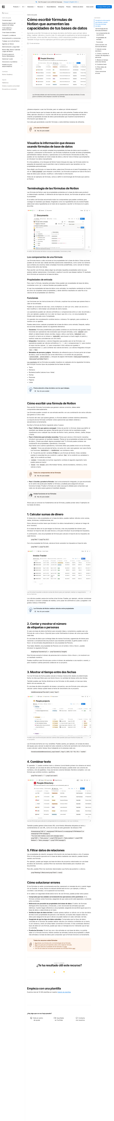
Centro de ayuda (32, 15)
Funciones (99, 42)
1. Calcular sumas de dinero (45, 514)
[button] (12, 13)
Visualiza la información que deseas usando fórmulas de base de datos (51, 144)
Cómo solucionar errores (43, 882)
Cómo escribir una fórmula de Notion (51, 403)
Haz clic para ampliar (43, 130)
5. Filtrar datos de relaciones (46, 850)
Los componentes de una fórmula (103, 34)
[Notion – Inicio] (3, 6)
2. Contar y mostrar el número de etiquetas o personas (46, 625)
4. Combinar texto (39, 761)
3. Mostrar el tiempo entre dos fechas (51, 672)
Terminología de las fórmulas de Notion (53, 188)
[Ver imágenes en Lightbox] (90, 251)
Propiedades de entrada (101, 38)
